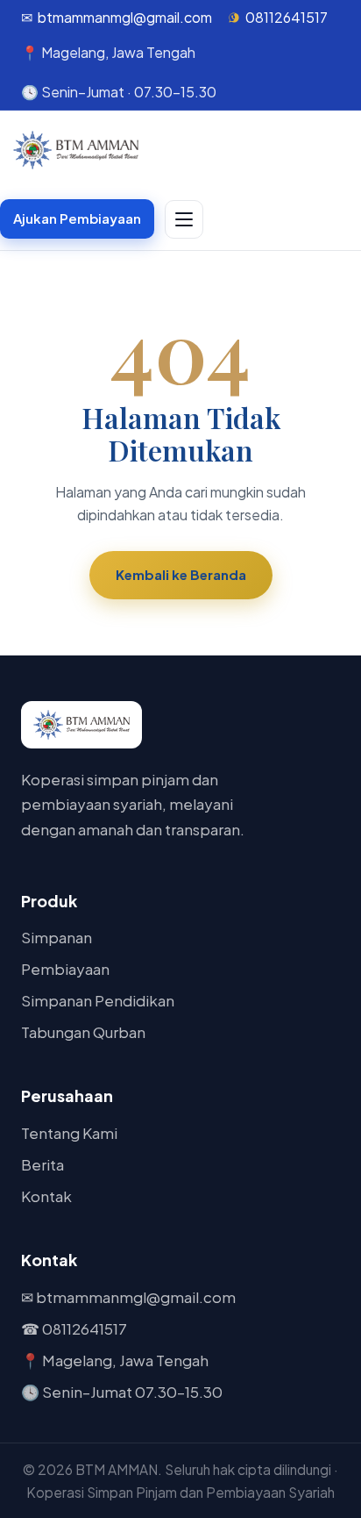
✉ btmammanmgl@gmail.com (128, 1297)
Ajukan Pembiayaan (77, 218)
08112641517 (286, 17)
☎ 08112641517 (74, 1328)
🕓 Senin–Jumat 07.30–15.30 (122, 1391)
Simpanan (56, 937)
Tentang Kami (69, 1132)
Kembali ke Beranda (181, 574)
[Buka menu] (184, 219)
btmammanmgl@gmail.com (125, 17)
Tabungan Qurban (83, 1032)
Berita (42, 1164)
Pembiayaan (65, 968)
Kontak (46, 1196)
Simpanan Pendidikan (97, 1000)
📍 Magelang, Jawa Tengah (115, 1360)
